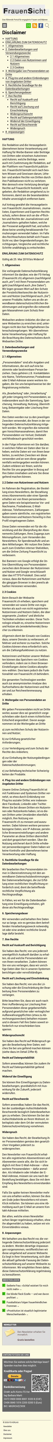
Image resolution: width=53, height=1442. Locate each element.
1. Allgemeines (14, 46)
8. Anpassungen (14, 132)
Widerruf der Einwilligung (25, 121)
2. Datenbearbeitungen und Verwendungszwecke (21, 51)
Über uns (6, 1430)
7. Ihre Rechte (13, 96)
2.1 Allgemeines (19, 56)
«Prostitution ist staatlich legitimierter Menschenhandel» (27, 1312)
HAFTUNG (11, 38)
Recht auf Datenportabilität (26, 117)
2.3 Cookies (17, 67)
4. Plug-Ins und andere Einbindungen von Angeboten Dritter (27, 79)
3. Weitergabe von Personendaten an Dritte (27, 72)
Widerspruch (17, 128)
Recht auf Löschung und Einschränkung (24, 108)
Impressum (7, 1438)
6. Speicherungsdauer (18, 92)
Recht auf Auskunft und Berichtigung (24, 101)
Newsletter (7, 1426)
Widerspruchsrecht (21, 114)
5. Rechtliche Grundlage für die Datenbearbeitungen (23, 87)
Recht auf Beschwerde (23, 124)
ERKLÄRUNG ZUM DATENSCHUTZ (26, 42)
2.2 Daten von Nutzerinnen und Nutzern (28, 61)
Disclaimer (7, 1434)
